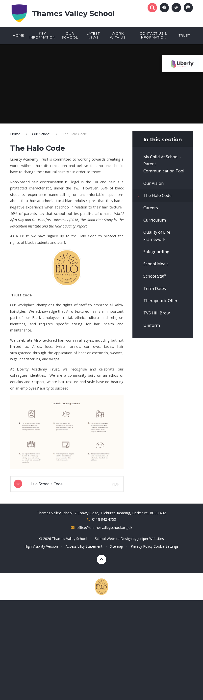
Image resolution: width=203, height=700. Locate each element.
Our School (41, 133)
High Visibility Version (41, 546)
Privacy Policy (141, 546)
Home (15, 133)
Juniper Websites (150, 538)
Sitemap (116, 546)
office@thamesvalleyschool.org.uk (104, 527)
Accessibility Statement (84, 546)
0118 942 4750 (104, 519)
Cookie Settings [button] (165, 546)
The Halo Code (74, 133)
